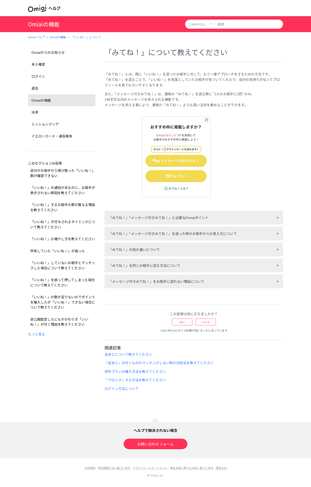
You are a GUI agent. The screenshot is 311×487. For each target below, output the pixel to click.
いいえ (205, 322)
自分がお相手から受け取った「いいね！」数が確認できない (62, 173)
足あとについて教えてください (128, 354)
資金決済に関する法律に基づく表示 (192, 468)
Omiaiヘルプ (36, 37)
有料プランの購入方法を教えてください (135, 371)
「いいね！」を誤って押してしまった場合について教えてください (62, 282)
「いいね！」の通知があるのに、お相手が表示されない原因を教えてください (62, 190)
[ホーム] (44, 8)
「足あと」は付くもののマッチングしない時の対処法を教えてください (159, 362)
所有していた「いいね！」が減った (57, 250)
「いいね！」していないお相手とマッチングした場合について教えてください (62, 265)
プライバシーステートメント (150, 468)
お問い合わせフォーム (155, 444)
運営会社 (221, 468)
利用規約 (90, 468)
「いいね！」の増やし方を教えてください (62, 238)
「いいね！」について (86, 37)
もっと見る (36, 334)
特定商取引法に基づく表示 (114, 468)
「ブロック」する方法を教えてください (135, 379)
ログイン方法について (122, 388)
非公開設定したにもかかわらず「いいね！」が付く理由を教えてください (59, 322)
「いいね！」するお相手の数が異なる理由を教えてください (62, 207)
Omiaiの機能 (58, 37)
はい (182, 322)
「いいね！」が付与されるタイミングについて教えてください (62, 224)
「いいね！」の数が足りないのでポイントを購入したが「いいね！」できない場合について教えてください (62, 301)
